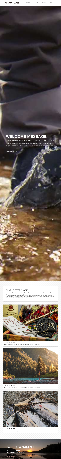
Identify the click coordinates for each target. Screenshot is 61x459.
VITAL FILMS (14, 151)
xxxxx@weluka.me (16, 453)
